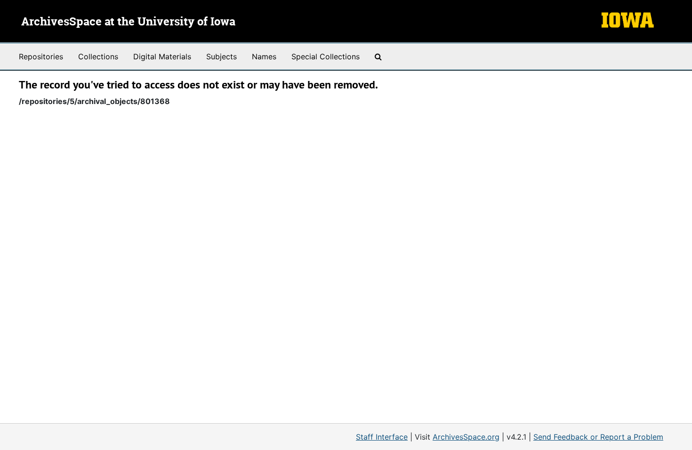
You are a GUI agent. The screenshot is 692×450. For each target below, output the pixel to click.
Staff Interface (382, 437)
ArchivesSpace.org (466, 437)
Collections (98, 56)
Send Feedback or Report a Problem (598, 437)
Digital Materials (162, 56)
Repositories (41, 56)
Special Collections (325, 56)
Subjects (221, 56)
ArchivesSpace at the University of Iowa (128, 22)
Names (264, 56)
